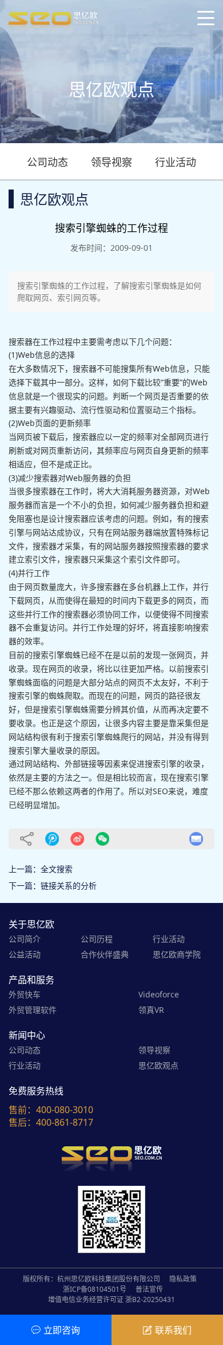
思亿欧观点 (158, 1065)
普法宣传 (149, 1289)
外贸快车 (25, 994)
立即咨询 (61, 1330)
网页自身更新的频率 (173, 450)
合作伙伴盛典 (105, 954)
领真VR (151, 1009)
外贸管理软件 (33, 1009)
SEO (160, 791)
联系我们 (173, 1330)
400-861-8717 (64, 1122)
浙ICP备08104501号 (94, 1289)
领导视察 (111, 162)
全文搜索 (57, 868)
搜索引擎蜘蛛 (57, 654)
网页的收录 (69, 668)
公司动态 (47, 162)
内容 (137, 722)
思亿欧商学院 (177, 954)
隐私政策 (183, 1279)
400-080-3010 (64, 1109)
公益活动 (25, 954)
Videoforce (158, 994)
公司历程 (97, 938)
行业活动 (175, 162)
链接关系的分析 (69, 885)
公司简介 (25, 938)
